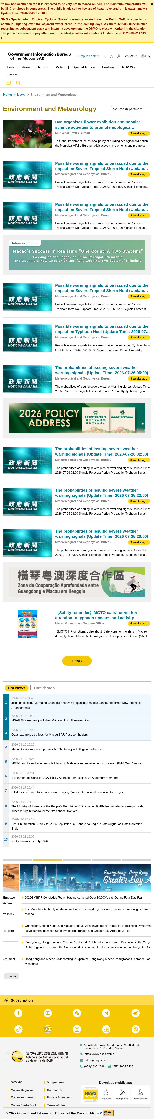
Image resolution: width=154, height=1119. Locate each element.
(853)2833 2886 (94, 1066)
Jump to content (88, 56)
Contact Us (54, 1090)
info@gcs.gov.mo (96, 1060)
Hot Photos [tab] (44, 688)
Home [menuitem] (9, 67)
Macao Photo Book (24, 1105)
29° (133, 56)
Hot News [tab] (16, 688)
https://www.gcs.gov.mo (99, 1053)
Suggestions (55, 1082)
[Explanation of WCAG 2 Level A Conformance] (105, 1113)
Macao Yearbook (22, 1097)
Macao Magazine (22, 1090)
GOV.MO (16, 1082)
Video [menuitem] (60, 67)
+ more (143, 976)
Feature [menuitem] (108, 67)
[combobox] (131, 109)
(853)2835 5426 (123, 1066)
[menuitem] (26, 67)
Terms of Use (56, 1105)
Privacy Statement (59, 1097)
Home (7, 94)
